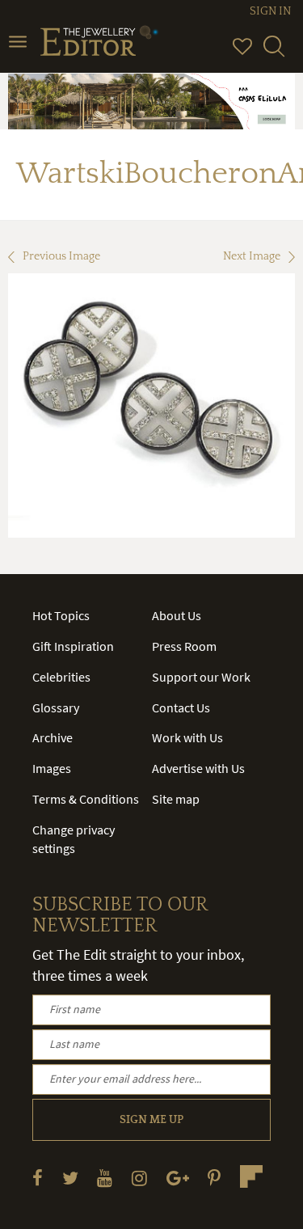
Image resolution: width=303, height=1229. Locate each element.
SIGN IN (270, 11)
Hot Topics (61, 615)
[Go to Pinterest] (214, 1177)
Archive (52, 737)
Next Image (251, 256)
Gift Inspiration (73, 646)
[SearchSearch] (274, 53)
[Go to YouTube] (104, 1177)
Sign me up (151, 1119)
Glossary (55, 707)
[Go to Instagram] (139, 1177)
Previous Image (61, 256)
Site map (176, 799)
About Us (176, 615)
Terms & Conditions (85, 799)
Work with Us (187, 737)
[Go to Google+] (177, 1177)
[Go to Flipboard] (251, 1176)
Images (51, 768)
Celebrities (61, 677)
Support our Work (201, 677)
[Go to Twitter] (70, 1177)
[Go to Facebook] (37, 1177)
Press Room (184, 646)
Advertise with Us (198, 768)
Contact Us (181, 707)
